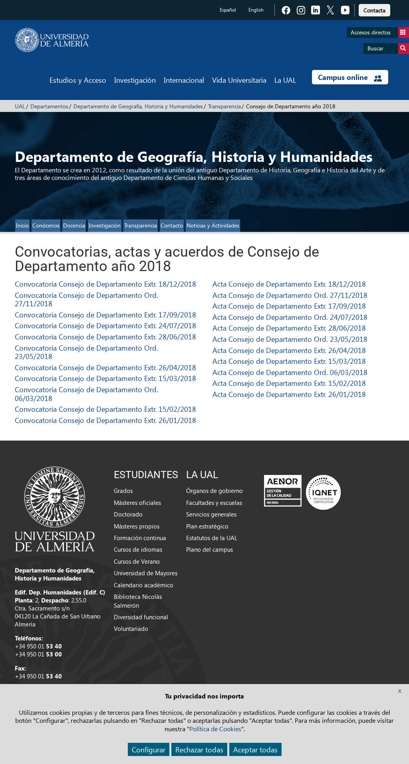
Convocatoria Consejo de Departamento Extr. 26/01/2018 (105, 420)
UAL (20, 106)
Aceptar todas (255, 749)
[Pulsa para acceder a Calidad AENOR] (302, 492)
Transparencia (224, 106)
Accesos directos (371, 32)
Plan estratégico (207, 526)
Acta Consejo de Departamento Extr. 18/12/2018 (289, 284)
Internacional (184, 80)
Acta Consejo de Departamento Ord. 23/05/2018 (289, 339)
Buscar (375, 48)
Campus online (344, 77)
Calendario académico (143, 585)
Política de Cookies (215, 728)
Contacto (172, 225)
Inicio (22, 225)
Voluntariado (131, 628)
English (256, 10)
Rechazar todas (199, 749)
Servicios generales (211, 514)
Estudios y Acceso (78, 80)
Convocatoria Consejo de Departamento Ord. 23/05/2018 (86, 352)
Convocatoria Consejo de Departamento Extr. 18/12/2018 (105, 284)
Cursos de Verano (137, 561)
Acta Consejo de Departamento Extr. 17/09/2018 (289, 306)
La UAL (285, 80)
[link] (374, 9)
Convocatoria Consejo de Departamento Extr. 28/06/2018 (105, 336)
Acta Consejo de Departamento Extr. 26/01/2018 (289, 394)
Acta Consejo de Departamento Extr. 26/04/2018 (289, 350)
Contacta (374, 10)
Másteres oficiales (137, 503)
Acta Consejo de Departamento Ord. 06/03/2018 (289, 372)
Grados (123, 491)
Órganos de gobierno (214, 491)
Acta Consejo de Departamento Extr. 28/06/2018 (289, 328)
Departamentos (49, 106)
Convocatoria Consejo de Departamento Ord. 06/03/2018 (86, 393)
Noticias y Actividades (213, 225)
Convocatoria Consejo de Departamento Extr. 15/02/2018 (105, 409)
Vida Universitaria (239, 80)
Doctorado (128, 514)
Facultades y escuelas (214, 503)
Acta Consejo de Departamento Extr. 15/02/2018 (289, 383)
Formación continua (140, 538)
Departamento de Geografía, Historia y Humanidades (138, 106)
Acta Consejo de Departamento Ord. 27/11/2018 (289, 295)
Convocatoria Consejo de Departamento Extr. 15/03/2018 (105, 378)
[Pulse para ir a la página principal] (52, 40)
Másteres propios (136, 526)
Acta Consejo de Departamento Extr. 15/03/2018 (289, 361)
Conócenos (46, 225)
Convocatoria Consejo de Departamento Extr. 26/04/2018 (105, 367)
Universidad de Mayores (145, 573)
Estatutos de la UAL (211, 538)
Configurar (148, 749)
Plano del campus (209, 549)
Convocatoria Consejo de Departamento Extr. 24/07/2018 (105, 325)
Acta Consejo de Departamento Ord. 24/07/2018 (289, 317)
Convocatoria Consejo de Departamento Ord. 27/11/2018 (86, 299)
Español (228, 10)
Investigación (135, 80)
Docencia (74, 225)
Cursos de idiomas (138, 549)
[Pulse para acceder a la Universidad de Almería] (55, 508)
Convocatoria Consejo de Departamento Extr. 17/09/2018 (105, 314)
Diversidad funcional (141, 617)
